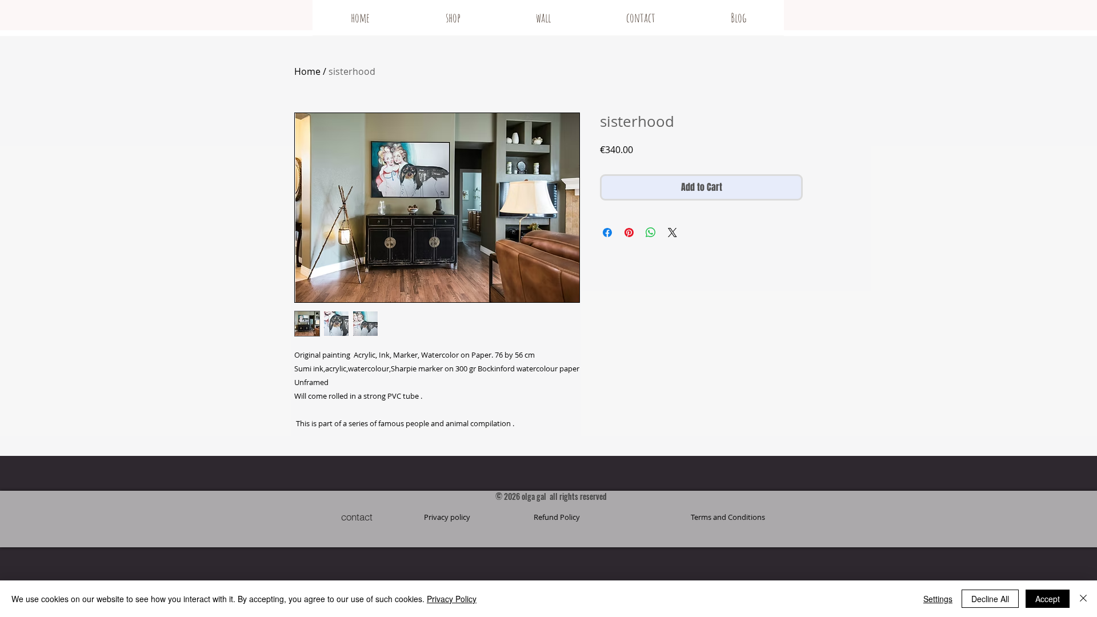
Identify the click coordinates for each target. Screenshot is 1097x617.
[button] (728, 517)
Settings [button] (937, 598)
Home (307, 71)
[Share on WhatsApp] (651, 232)
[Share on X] (672, 232)
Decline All (990, 598)
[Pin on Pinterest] (629, 232)
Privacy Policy (452, 598)
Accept (1047, 598)
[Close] (1083, 599)
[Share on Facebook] (607, 232)
